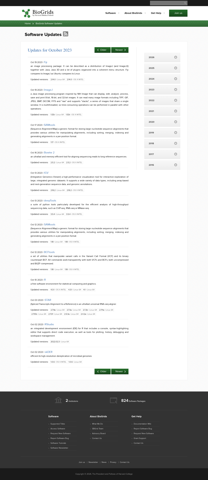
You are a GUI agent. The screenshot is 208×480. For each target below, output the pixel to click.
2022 (151, 100)
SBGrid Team (97, 429)
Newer (119, 49)
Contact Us (97, 438)
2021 (151, 111)
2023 (151, 89)
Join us (178, 13)
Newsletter (93, 462)
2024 (151, 79)
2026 (151, 57)
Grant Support (140, 438)
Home (28, 23)
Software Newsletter (59, 448)
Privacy (113, 462)
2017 (151, 154)
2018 (151, 143)
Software (110, 13)
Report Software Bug (60, 438)
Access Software (58, 429)
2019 (151, 132)
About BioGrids (133, 13)
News (104, 462)
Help (156, 13)
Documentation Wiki (142, 424)
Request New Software (61, 433)
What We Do (97, 424)
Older (103, 49)
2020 (151, 122)
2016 (151, 165)
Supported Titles (58, 424)
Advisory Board (99, 433)
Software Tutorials (58, 443)
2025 (151, 68)
